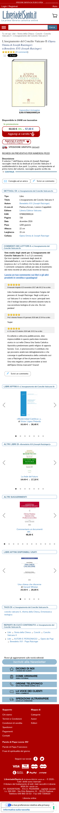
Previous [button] (4, 405)
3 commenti (22, 52)
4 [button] (29, 436)
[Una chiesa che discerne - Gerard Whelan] (29, 569)
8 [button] (36, 544)
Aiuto (54, 6)
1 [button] (15, 436)
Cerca (52, 27)
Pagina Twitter (42, 759)
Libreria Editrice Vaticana (30, 211)
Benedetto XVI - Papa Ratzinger (24, 642)
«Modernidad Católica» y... (29, 419)
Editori (34, 723)
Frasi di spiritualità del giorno (16, 751)
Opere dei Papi (47, 639)
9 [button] (40, 544)
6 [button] (38, 436)
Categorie (35, 714)
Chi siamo (7, 714)
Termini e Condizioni (12, 719)
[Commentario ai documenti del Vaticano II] (29, 514)
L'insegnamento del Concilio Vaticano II (30, 36)
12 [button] (54, 544)
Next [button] (55, 405)
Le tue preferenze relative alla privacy (30, 805)
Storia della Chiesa (25, 34)
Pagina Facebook (35, 759)
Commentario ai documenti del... (30, 530)
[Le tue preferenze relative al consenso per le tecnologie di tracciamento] (54, 808)
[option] (29, 409)
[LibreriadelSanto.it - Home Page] (20, 16)
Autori (34, 719)
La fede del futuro (29, 476)
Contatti (6, 735)
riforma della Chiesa (30, 612)
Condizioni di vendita (12, 723)
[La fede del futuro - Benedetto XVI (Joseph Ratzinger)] (29, 461)
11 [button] (49, 544)
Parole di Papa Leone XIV (15, 742)
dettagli (35, 147)
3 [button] (24, 436)
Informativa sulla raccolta (16, 809)
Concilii (39, 34)
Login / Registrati (10, 6)
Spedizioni (7, 727)
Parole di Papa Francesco (14, 747)
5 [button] (34, 436)
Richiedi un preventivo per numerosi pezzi (26, 153)
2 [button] (20, 436)
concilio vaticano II (12, 612)
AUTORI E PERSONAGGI (25, 639)
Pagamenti (7, 731)
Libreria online (29, 798)
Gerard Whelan (30, 587)
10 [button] (45, 544)
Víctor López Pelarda (31, 421)
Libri (14, 34)
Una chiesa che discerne (29, 584)
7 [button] (43, 436)
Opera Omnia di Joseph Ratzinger (34, 236)
